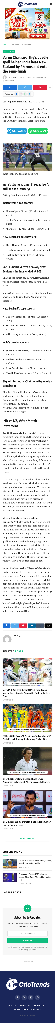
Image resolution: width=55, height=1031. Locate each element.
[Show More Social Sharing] (50, 87)
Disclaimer (36, 1009)
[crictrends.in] (27, 4)
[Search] (51, 4)
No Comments (41, 77)
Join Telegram (19, 131)
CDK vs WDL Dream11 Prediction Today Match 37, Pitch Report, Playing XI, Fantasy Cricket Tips (27, 737)
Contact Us (39, 1006)
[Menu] (4, 4)
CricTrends (15, 45)
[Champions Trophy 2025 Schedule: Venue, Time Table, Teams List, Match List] (10, 877)
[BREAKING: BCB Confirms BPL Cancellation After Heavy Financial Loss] (27, 804)
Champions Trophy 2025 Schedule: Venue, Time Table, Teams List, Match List (35, 877)
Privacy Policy (23, 950)
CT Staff (14, 77)
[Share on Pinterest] (40, 87)
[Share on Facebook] (10, 87)
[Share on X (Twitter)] (25, 87)
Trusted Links (25, 1006)
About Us (12, 1006)
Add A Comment (27, 838)
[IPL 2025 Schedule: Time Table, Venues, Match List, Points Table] (10, 863)
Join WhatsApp (40, 131)
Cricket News (26, 45)
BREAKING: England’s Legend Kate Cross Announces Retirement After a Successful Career (26, 780)
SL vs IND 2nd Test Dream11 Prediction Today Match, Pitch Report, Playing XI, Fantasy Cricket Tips (26, 693)
